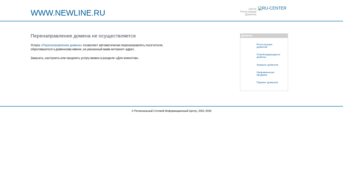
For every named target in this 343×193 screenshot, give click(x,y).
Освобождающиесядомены (268, 55)
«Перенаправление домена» (61, 45)
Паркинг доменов (267, 82)
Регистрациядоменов (264, 45)
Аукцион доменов (267, 64)
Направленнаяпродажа (265, 73)
